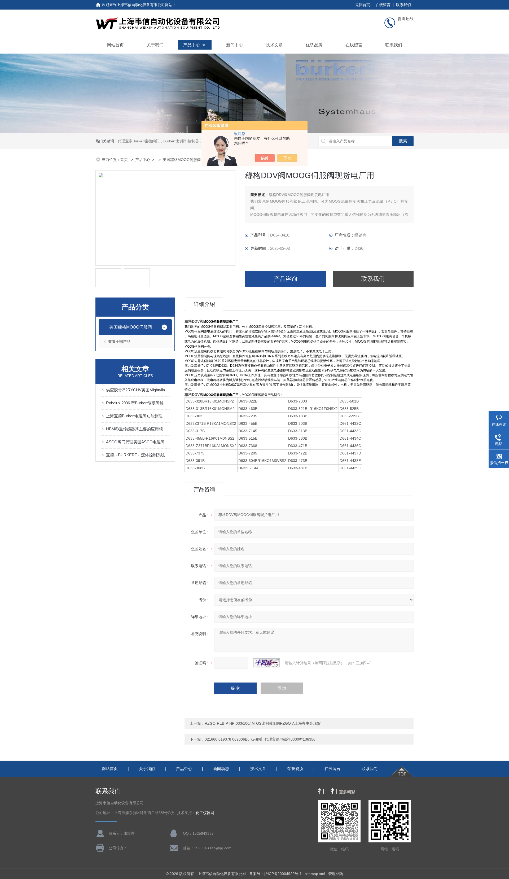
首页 (124, 160)
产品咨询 (285, 278)
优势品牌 (314, 45)
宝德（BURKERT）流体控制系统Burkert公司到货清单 (138, 455)
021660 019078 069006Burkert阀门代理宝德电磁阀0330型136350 (260, 739)
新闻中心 (234, 45)
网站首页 (115, 45)
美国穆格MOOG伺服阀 (182, 160)
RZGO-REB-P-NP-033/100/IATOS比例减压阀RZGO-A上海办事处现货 (263, 723)
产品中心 (191, 45)
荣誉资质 (295, 768)
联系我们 (403, 5)
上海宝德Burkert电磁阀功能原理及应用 (138, 416)
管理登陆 (335, 874)
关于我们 (155, 45)
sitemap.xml (315, 874)
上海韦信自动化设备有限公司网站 (144, 5)
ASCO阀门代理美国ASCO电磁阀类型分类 (138, 442)
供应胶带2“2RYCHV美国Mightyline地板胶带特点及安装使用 (138, 390)
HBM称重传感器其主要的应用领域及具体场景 (138, 429)
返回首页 (362, 5)
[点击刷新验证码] (266, 662)
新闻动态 (221, 768)
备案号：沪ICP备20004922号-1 (275, 874)
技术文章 (274, 45)
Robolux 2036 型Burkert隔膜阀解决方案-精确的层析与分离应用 (138, 403)
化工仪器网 (205, 813)
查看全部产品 (119, 341)
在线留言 (383, 5)
